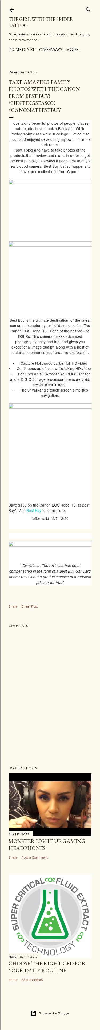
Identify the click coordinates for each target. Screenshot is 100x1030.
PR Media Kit (22, 49)
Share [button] (13, 606)
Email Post (29, 606)
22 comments (32, 980)
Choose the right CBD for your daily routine (47, 967)
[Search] (88, 8)
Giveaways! (51, 49)
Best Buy (33, 510)
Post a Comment (34, 857)
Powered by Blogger (54, 1013)
